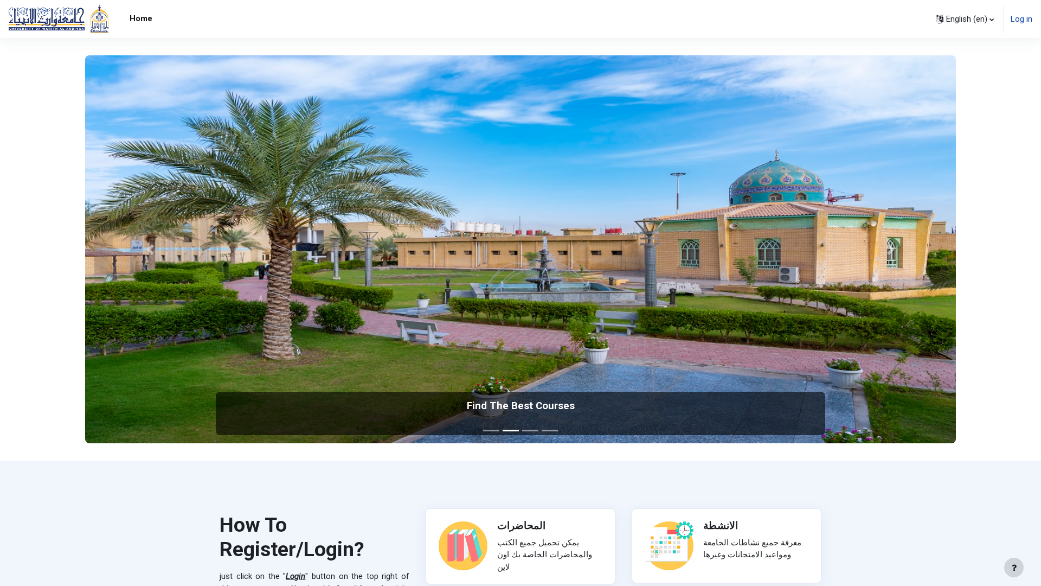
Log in (1021, 19)
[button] (964, 19)
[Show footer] (1014, 567)
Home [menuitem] (141, 18)
